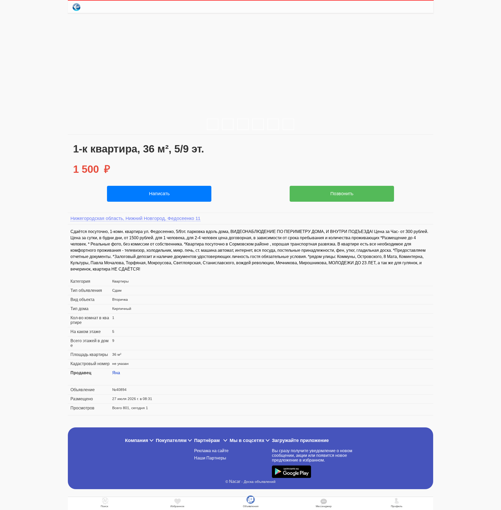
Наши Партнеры (210, 458)
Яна (116, 373)
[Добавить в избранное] (407, 6)
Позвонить (341, 193)
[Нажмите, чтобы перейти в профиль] (116, 379)
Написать (159, 193)
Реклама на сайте (211, 450)
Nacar (234, 481)
